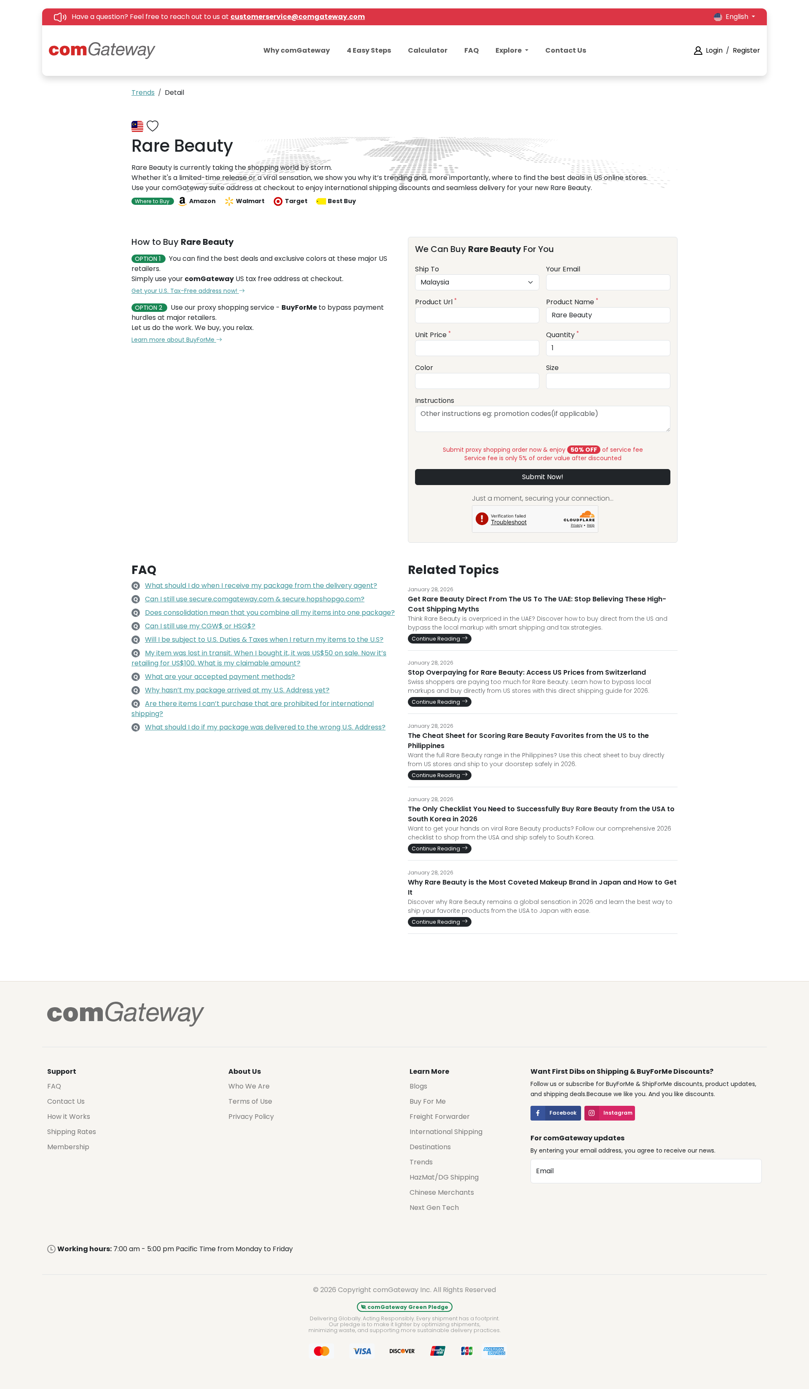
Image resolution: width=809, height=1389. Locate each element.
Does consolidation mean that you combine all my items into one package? (270, 612)
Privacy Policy (251, 1116)
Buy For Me (428, 1101)
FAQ (471, 50)
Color (424, 368)
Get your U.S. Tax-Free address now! (185, 291)
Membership (68, 1147)
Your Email (563, 269)
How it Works (68, 1116)
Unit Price (433, 335)
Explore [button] (509, 50)
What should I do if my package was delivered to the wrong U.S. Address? (265, 727)
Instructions (434, 400)
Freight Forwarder (440, 1116)
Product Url (436, 302)
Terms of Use (250, 1101)
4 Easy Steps (369, 50)
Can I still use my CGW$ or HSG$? (200, 626)
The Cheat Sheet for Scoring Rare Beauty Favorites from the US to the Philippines (528, 741)
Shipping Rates (71, 1132)
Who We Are (249, 1086)
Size (552, 368)
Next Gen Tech (434, 1207)
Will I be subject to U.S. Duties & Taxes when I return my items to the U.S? (264, 639)
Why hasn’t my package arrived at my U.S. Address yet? (237, 690)
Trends (143, 92)
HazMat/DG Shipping (444, 1177)
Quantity (562, 335)
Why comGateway (296, 50)
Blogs (418, 1086)
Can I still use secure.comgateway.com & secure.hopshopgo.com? (254, 599)
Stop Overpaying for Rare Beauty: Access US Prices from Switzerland (527, 672)
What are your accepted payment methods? (220, 676)
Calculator (427, 50)
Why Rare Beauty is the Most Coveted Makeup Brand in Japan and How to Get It (542, 887)
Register (746, 50)
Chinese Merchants (442, 1192)
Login (714, 50)
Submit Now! (542, 477)
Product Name (572, 302)
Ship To (427, 269)
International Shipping (446, 1132)
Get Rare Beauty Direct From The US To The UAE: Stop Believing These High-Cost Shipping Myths (537, 604)
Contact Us (565, 50)
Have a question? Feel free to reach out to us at (218, 16)
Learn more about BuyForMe (173, 339)
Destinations (430, 1147)
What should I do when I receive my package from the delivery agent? (261, 585)
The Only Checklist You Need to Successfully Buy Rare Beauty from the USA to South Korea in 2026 (541, 814)
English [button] (738, 16)
